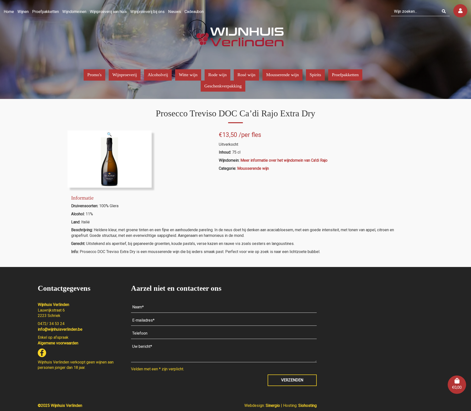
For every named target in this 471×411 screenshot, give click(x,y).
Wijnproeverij (124, 74)
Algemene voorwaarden (58, 343)
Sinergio (273, 405)
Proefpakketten (345, 74)
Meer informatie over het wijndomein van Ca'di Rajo (283, 160)
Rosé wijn (246, 74)
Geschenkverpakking (223, 86)
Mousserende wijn (282, 74)
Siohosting (307, 405)
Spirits (315, 74)
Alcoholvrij (158, 74)
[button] (109, 134)
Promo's (94, 74)
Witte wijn (188, 74)
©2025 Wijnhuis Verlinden (60, 405)
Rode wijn (217, 74)
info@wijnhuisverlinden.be (60, 329)
